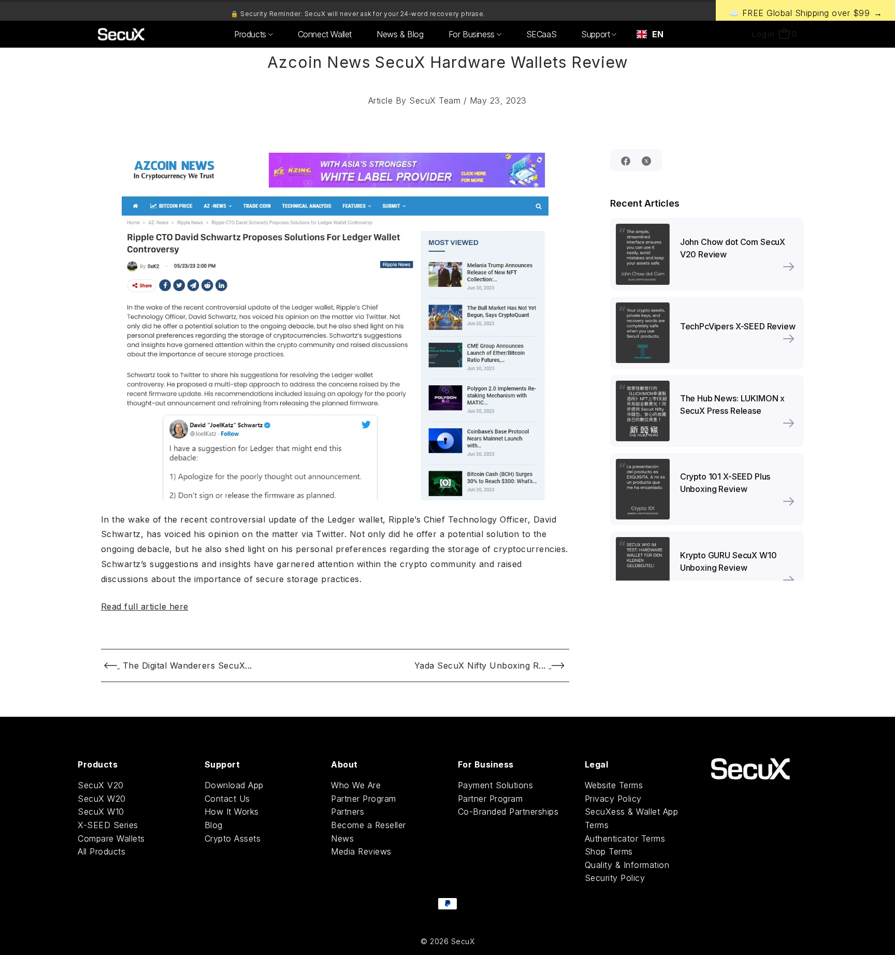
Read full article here (145, 606)
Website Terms (614, 785)
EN (657, 34)
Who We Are (356, 785)
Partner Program (363, 798)
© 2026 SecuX (447, 941)
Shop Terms (609, 851)
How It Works (232, 811)
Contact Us (227, 798)
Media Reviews (361, 851)
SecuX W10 (101, 811)
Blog (214, 825)
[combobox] (650, 34)
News (342, 838)
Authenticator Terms (625, 838)
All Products (101, 851)
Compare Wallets (111, 838)
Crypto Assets (233, 838)
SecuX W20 (102, 798)
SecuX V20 (101, 785)
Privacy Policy (613, 798)
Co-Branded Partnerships (508, 811)
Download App (234, 785)
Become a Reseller (368, 825)
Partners (347, 811)
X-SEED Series (108, 825)
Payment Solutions (495, 785)
